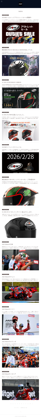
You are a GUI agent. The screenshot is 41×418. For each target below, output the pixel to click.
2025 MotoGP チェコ (8, 277)
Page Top (20, 412)
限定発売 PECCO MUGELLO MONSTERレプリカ (17, 50)
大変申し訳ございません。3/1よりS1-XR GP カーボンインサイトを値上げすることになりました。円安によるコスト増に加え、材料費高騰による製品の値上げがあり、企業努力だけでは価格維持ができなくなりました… (20, 215)
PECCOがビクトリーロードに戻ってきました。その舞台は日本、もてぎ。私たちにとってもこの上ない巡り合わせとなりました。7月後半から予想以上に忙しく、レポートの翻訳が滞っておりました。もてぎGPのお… (20, 247)
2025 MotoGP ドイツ (8, 309)
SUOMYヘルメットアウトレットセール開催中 (16, 17)
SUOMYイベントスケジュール (11, 147)
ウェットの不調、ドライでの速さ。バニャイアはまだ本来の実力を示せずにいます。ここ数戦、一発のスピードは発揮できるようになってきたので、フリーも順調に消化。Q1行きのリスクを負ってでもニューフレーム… (20, 312)
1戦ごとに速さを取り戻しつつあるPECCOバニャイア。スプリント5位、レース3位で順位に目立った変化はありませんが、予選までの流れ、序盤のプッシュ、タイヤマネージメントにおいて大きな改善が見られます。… (20, 344)
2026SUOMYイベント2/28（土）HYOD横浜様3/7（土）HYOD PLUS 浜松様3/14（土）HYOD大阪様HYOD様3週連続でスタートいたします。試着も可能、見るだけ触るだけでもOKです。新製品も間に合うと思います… (20, 150)
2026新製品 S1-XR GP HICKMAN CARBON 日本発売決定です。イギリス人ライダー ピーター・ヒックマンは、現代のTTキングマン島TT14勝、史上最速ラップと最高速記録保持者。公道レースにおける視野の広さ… (20, 182)
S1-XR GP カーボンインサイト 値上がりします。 (17, 212)
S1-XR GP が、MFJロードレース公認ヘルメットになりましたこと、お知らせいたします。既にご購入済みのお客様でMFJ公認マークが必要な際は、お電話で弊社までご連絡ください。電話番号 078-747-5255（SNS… (20, 118)
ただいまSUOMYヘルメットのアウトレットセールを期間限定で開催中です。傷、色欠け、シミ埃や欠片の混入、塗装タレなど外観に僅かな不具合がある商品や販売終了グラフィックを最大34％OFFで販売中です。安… (20, 20)
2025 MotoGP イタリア (9, 374)
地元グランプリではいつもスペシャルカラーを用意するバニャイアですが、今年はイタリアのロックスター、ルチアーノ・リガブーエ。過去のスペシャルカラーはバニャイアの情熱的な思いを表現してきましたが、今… (20, 377)
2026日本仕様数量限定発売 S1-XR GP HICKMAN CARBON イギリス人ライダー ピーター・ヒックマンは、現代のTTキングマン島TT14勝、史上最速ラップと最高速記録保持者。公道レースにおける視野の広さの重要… (20, 85)
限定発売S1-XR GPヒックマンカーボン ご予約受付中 (18, 179)
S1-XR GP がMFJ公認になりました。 (13, 115)
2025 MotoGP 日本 (7, 244)
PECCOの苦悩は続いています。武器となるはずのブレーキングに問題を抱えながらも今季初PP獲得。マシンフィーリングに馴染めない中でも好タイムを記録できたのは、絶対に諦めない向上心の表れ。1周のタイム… (20, 280)
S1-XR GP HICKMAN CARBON (11, 82)
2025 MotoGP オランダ (9, 341)
